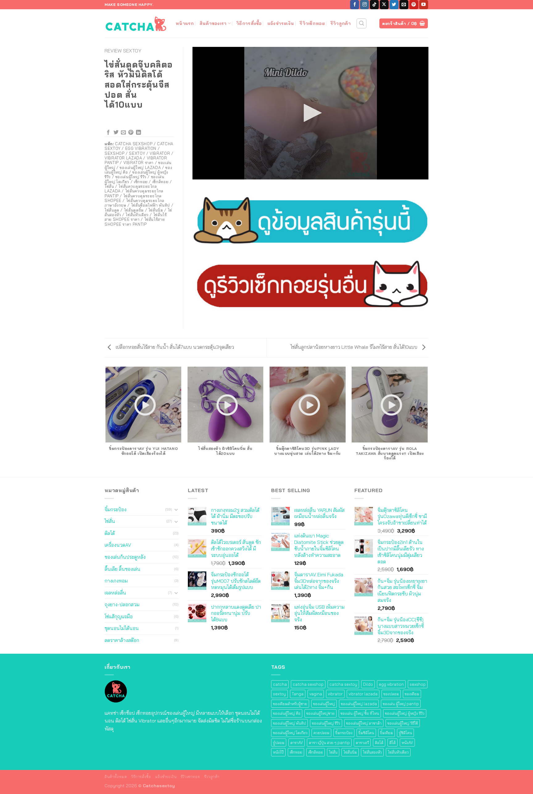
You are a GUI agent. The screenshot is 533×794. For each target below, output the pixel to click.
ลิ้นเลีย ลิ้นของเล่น (122, 569)
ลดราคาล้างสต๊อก (122, 640)
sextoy (279, 693)
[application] (310, 113)
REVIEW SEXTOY (123, 50)
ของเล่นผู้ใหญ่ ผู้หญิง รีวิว (404, 713)
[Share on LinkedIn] (138, 132)
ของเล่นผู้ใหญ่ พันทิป (289, 723)
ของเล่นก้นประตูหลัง (125, 557)
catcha (280, 684)
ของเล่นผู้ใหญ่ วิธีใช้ (402, 723)
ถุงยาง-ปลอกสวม (122, 604)
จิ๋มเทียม (386, 732)
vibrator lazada (363, 693)
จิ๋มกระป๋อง (115, 509)
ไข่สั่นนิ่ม (350, 752)
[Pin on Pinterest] (130, 132)
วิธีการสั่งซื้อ (249, 23)
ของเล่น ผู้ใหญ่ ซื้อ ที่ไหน (360, 713)
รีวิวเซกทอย (190, 776)
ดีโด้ (392, 742)
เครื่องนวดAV (118, 545)
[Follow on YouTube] (423, 4)
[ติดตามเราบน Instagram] (364, 4)
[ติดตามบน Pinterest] (413, 4)
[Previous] (105, 421)
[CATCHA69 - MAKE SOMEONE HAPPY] (135, 23)
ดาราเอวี (362, 742)
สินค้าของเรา (213, 23)
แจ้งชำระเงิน (280, 23)
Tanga (298, 693)
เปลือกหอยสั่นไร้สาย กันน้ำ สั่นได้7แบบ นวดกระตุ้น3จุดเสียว (174, 347)
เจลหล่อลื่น (115, 593)
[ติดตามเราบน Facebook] (354, 4)
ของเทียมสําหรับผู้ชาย (290, 703)
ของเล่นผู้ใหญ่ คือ (286, 713)
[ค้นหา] (361, 23)
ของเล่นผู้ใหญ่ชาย (320, 713)
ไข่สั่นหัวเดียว (398, 752)
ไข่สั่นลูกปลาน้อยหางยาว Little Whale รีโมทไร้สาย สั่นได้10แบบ (355, 347)
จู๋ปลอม (278, 742)
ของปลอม (391, 693)
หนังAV (407, 742)
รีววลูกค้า (212, 776)
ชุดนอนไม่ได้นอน (122, 628)
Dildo (368, 684)
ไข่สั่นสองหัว (372, 752)
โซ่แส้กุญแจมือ (119, 616)
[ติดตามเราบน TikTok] (374, 4)
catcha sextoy (343, 684)
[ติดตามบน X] (384, 4)
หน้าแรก (185, 23)
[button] (310, 112)
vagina (315, 693)
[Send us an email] (403, 4)
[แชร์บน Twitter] (116, 132)
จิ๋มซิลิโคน (366, 732)
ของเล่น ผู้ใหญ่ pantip (401, 703)
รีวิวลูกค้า (340, 23)
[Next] (427, 421)
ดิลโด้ (110, 533)
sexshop (418, 684)
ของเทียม (412, 693)
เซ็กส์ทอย (315, 752)
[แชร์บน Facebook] (108, 132)
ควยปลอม (321, 732)
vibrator (335, 693)
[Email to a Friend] (123, 132)
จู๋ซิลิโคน (405, 732)
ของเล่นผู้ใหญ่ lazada (359, 703)
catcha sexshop (308, 684)
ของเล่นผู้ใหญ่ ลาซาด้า (364, 723)
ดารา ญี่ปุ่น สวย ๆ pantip (329, 742)
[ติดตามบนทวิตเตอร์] (394, 4)
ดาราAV (296, 742)
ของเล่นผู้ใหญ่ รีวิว (326, 723)
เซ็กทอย (296, 752)
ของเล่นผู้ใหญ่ (324, 703)
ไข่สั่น (110, 521)
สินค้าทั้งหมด (116, 776)
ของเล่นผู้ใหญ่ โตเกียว (290, 732)
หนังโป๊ (278, 752)
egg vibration (391, 684)
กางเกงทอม (116, 581)
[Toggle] (176, 509)
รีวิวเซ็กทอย (312, 23)
